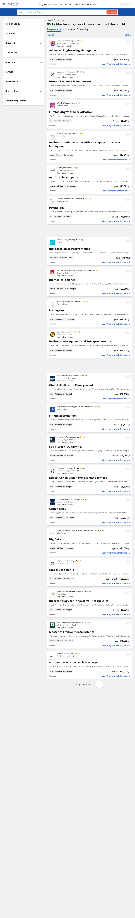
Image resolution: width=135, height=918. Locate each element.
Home (49, 20)
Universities (57, 4)
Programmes (44, 4)
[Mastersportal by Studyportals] (10, 4)
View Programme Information (116, 64)
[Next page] (99, 684)
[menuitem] (44, 4)
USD (49, 35)
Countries (68, 4)
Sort (127, 35)
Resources (91, 4)
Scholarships (79, 4)
